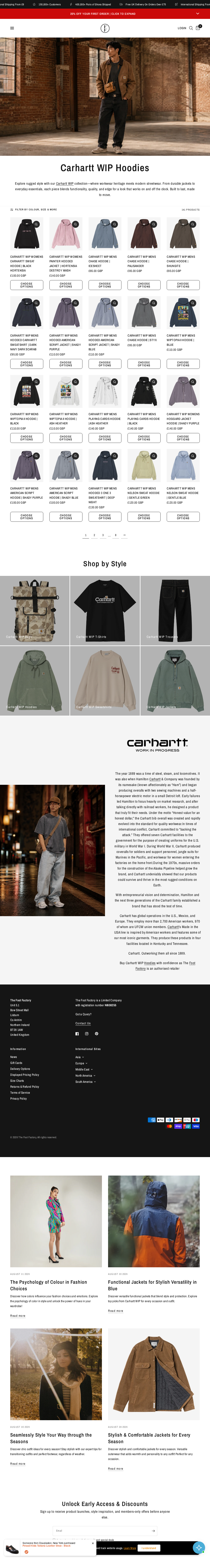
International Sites (88, 1048)
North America (83, 1075)
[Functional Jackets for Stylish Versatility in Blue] (154, 1221)
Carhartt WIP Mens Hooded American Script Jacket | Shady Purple (65, 342)
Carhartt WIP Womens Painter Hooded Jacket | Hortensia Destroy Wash (65, 263)
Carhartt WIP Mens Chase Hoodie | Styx (142, 337)
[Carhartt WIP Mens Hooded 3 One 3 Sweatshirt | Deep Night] (105, 465)
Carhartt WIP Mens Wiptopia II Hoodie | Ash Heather (63, 418)
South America (83, 1082)
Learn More (130, 1548)
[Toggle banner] (198, 13)
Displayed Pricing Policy (24, 1075)
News (13, 1057)
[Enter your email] (153, 1531)
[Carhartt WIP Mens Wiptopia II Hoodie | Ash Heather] (65, 391)
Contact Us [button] (83, 1023)
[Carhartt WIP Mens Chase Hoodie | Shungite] (183, 233)
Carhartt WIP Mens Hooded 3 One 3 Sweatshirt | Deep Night (103, 495)
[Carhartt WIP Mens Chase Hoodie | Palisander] (144, 233)
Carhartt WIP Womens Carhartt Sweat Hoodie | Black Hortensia (26, 263)
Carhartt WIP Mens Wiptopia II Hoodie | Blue (181, 340)
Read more (18, 1315)
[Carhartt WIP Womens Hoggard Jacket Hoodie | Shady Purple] (183, 391)
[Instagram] (89, 1033)
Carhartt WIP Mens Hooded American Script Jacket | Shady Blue (104, 342)
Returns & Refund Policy (24, 1086)
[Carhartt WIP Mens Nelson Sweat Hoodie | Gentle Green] (144, 465)
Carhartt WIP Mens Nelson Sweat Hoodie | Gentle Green (143, 493)
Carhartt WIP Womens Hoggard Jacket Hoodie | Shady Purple (183, 418)
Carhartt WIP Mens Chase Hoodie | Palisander (142, 261)
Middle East (82, 1069)
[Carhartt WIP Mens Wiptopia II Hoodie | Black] (26, 391)
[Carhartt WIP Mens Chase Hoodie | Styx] (144, 312)
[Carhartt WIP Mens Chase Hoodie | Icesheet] (105, 233)
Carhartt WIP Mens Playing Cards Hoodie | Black (144, 418)
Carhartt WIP (65, 183)
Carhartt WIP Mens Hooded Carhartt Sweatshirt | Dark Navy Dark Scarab (24, 342)
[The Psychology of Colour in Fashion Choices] (56, 1221)
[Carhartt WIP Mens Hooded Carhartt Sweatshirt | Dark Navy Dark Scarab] (26, 312)
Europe (79, 1063)
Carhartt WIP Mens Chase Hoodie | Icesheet (103, 261)
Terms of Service (20, 1092)
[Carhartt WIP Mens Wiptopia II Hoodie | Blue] (183, 312)
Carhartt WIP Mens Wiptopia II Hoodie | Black (24, 418)
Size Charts (17, 1080)
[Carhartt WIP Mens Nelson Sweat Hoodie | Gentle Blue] (183, 465)
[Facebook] (79, 1033)
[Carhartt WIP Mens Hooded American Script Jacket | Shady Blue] (105, 312)
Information (18, 1048)
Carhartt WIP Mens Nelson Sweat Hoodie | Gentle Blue (183, 493)
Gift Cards (16, 1063)
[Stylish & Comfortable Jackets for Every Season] (154, 1374)
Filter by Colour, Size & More (36, 209)
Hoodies (149, 962)
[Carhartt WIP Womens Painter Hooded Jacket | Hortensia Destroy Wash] (65, 233)
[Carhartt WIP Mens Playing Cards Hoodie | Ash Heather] (105, 391)
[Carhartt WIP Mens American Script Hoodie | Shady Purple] (26, 465)
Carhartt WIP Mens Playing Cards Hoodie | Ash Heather (105, 418)
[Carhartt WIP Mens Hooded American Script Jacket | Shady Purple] (65, 312)
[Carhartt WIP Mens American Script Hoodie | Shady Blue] (65, 465)
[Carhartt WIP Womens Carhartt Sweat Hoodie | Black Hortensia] (26, 233)
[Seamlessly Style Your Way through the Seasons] (56, 1374)
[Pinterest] (99, 1033)
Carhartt (155, 779)
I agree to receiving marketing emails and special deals (85, 1540)
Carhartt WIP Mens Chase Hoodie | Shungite (181, 261)
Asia (78, 1057)
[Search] (191, 28)
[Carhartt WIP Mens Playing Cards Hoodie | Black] (144, 391)
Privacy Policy (18, 1098)
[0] (197, 28)
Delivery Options (20, 1069)
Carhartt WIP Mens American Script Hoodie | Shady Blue (63, 493)
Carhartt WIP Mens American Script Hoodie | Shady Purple (26, 493)
